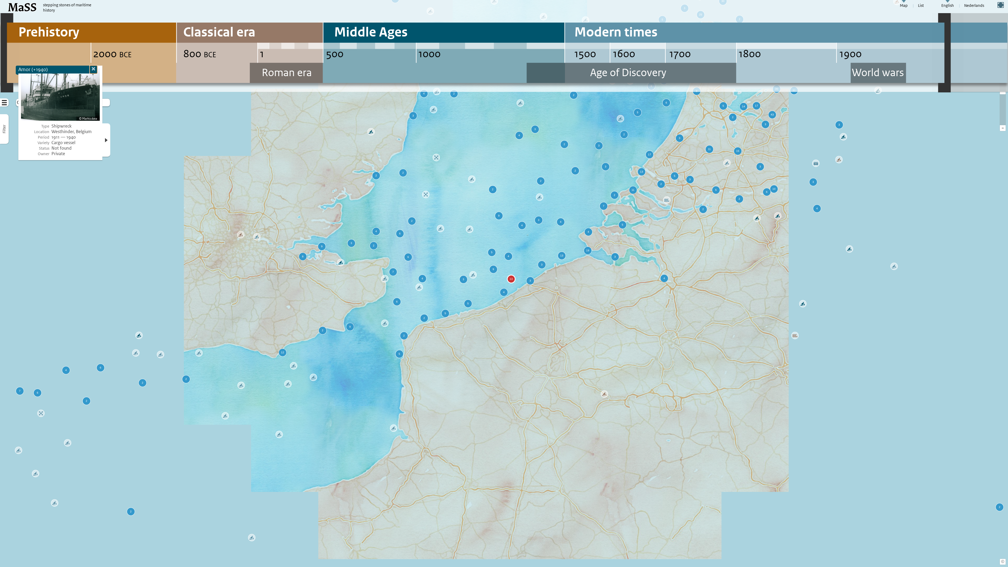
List (921, 5)
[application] (504, 283)
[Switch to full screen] (1001, 5)
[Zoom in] (1003, 93)
